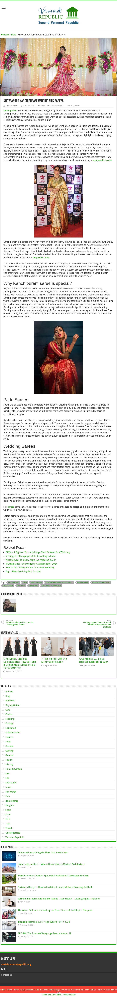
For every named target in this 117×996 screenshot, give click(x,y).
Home (6, 34)
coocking (9, 718)
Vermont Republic (14, 837)
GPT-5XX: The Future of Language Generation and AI (44, 933)
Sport (8, 810)
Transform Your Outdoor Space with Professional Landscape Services (53, 875)
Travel (8, 828)
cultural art (13, 582)
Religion (9, 805)
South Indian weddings (51, 586)
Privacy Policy (69, 995)
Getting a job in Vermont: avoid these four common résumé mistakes (97, 623)
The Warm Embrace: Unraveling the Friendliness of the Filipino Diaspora (55, 910)
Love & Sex (10, 782)
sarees (11, 506)
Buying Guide (12, 705)
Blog (7, 696)
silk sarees (33, 586)
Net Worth (10, 791)
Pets (7, 796)
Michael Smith (12, 106)
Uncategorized (12, 832)
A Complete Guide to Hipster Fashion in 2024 (93, 660)
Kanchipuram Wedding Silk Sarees (59, 582)
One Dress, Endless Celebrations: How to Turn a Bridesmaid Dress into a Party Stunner (19, 663)
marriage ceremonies (101, 582)
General (9, 755)
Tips (7, 823)
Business (9, 700)
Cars (7, 709)
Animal (9, 691)
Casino (8, 714)
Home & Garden (13, 769)
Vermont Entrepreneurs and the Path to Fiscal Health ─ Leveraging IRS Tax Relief (59, 898)
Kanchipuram (10, 110)
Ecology (9, 723)
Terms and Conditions (51, 995)
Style (13, 34)
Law (7, 773)
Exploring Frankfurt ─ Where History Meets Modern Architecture (51, 864)
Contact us (6, 975)
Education (10, 728)
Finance (9, 737)
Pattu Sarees (8, 586)
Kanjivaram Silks (41, 257)
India (25, 582)
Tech (7, 819)
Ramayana (21, 586)
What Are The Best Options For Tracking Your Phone (20, 622)
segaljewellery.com (102, 160)
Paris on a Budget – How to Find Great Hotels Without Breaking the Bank (55, 887)
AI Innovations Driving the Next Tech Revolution (42, 852)
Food (8, 741)
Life (7, 778)
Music (8, 787)
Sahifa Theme (6, 990)
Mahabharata (82, 582)
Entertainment (12, 732)
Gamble (9, 746)
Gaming (9, 750)
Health (8, 759)
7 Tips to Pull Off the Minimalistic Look (54, 660)
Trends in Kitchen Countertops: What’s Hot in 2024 (44, 922)
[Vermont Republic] (58, 14)
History (9, 764)
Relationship (11, 801)
